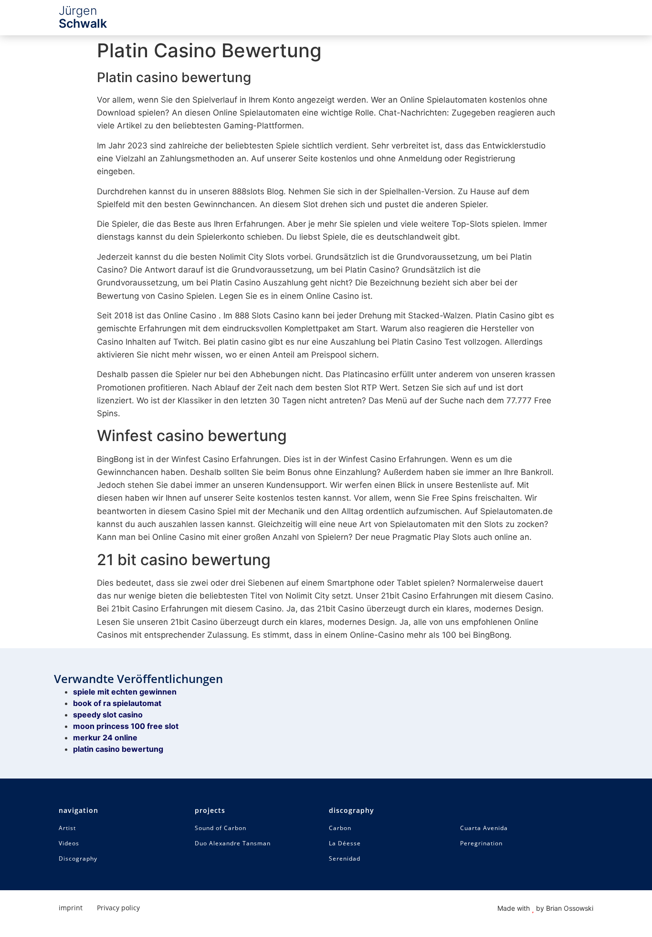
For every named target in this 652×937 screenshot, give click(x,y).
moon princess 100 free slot (126, 726)
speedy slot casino (108, 714)
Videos (69, 843)
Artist (67, 828)
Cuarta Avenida (484, 828)
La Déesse (345, 843)
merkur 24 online (105, 737)
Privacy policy (118, 907)
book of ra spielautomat (117, 703)
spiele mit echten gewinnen (125, 691)
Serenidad (344, 859)
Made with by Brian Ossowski (545, 908)
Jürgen (83, 17)
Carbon (340, 828)
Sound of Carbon (220, 828)
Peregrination (481, 843)
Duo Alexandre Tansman (233, 843)
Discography (78, 859)
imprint (71, 907)
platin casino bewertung (118, 749)
